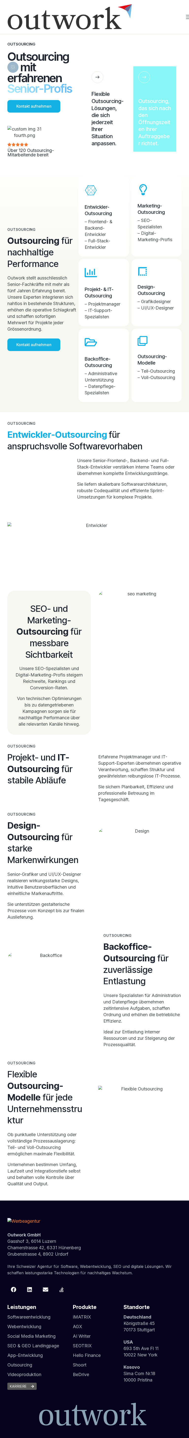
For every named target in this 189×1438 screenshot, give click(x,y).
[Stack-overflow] (61, 1289)
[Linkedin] (29, 1289)
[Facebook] (13, 1289)
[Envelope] (45, 1289)
